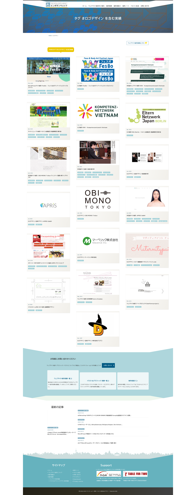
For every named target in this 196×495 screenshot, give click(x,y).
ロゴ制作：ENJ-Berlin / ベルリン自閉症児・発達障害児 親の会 (144, 132)
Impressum (77, 479)
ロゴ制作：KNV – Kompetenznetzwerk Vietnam (92, 127)
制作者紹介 (117, 6)
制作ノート (126, 6)
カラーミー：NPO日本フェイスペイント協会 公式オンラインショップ (46, 263)
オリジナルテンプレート (41, 266)
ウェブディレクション (41, 90)
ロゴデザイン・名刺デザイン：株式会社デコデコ (89, 340)
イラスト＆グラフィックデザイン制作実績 (59, 481)
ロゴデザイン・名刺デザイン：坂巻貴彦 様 (137, 173)
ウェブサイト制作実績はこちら (136, 43)
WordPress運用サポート (42, 134)
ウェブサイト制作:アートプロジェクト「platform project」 (143, 303)
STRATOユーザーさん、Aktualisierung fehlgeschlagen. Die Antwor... (100, 424)
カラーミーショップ (52, 266)
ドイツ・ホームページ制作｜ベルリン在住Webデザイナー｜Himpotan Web (101, 491)
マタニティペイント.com (146, 265)
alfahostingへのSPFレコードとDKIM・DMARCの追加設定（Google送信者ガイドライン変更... (104, 415)
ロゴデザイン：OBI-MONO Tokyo (87, 215)
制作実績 (109, 6)
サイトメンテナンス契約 (91, 174)
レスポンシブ (129, 93)
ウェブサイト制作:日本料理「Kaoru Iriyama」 (90, 299)
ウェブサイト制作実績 (55, 479)
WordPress (31, 90)
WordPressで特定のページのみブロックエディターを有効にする (96, 433)
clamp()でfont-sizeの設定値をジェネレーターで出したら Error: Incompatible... (61, 433)
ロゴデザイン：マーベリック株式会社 (86, 257)
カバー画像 (129, 265)
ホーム (85, 6)
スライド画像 (136, 265)
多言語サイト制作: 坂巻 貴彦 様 (85, 169)
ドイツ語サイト (148, 91)
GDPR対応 (80, 172)
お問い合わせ (145, 6)
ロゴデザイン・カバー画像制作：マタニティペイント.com (141, 261)
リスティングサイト (156, 91)
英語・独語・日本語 (163, 221)
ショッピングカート (62, 266)
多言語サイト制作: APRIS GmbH (136, 215)
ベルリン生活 (135, 6)
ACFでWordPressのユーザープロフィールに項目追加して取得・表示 (97, 443)
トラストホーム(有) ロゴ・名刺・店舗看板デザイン (41, 307)
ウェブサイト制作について (55, 472)
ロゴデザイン (137, 93)
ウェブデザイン (50, 90)
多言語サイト (145, 93)
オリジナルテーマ (59, 90)
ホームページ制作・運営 (53, 427)
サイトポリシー (77, 476)
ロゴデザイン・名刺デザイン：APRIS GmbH (40, 221)
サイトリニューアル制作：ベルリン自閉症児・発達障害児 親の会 (44, 131)
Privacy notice (78, 481)
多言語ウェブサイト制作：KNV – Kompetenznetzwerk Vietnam (145, 85)
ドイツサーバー (140, 91)
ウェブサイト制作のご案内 (97, 6)
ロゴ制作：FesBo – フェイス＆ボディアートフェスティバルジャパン (95, 85)
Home (50, 35)
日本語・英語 (95, 177)
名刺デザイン (137, 177)
